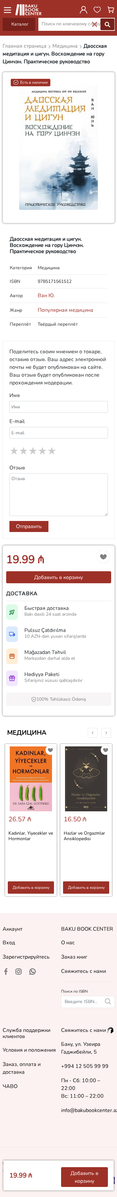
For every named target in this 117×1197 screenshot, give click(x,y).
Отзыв (17, 467)
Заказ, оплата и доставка (22, 1068)
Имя (14, 395)
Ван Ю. (46, 295)
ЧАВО (10, 1086)
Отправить (29, 526)
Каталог (20, 24)
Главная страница (25, 46)
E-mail (17, 421)
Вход (9, 942)
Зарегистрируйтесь (26, 957)
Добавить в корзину (58, 577)
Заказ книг (74, 957)
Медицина (26, 732)
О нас (68, 942)
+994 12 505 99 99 (85, 1066)
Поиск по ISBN (74, 991)
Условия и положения (29, 1050)
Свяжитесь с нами (83, 971)
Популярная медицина (65, 310)
